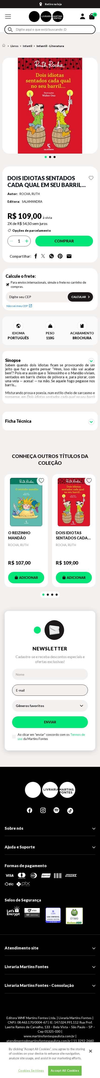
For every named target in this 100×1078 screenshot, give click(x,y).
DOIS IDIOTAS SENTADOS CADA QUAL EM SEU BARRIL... (72, 535)
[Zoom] (50, 106)
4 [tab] (57, 595)
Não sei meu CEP (17, 306)
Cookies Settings (31, 1070)
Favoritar (91, 177)
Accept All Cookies (65, 1070)
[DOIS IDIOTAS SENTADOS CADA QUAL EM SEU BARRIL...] (74, 502)
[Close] (90, 1051)
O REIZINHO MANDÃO (19, 535)
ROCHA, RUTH (30, 194)
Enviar (50, 722)
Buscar (10, 29)
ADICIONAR (28, 578)
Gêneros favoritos (30, 706)
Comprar (64, 241)
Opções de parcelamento (31, 230)
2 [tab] (50, 157)
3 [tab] (54, 157)
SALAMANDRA (32, 201)
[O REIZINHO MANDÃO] (26, 502)
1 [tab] (46, 157)
